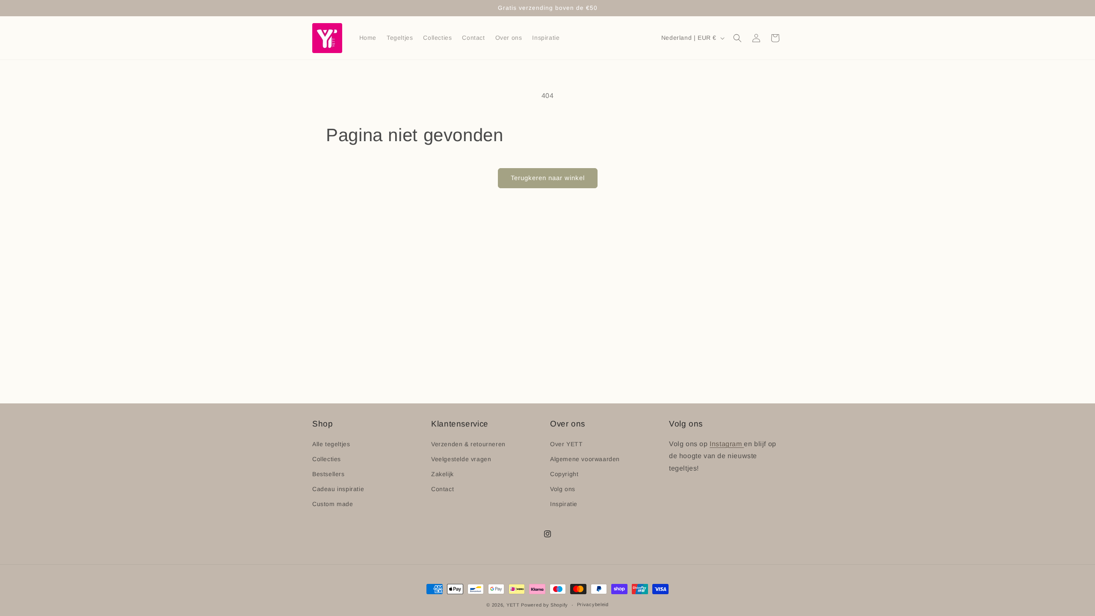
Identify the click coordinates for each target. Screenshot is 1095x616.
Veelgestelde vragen (461, 459)
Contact (442, 489)
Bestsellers (328, 474)
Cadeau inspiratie (338, 489)
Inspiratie (563, 503)
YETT (513, 604)
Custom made (332, 503)
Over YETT (566, 444)
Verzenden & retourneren (468, 444)
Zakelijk (442, 474)
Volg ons (562, 489)
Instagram (727, 443)
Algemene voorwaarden (585, 459)
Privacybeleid (593, 604)
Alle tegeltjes (331, 444)
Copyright (564, 474)
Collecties (326, 459)
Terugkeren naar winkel (548, 177)
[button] (737, 38)
